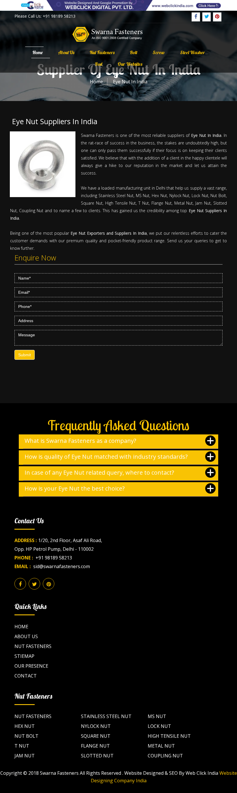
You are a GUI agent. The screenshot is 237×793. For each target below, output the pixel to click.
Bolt (133, 52)
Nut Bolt (26, 736)
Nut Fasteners (102, 52)
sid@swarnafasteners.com (61, 566)
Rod (98, 64)
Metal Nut (161, 746)
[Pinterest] (217, 16)
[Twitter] (206, 16)
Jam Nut (24, 755)
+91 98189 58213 (54, 558)
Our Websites (130, 64)
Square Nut (95, 736)
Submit (24, 355)
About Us (66, 52)
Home (37, 52)
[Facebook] (196, 16)
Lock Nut (159, 726)
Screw (159, 52)
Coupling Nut (165, 755)
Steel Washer (192, 52)
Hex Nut (24, 726)
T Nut (21, 746)
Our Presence (31, 666)
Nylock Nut (96, 726)
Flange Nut (95, 746)
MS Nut (157, 716)
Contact (25, 676)
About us (26, 636)
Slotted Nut (97, 755)
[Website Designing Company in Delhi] (118, 5)
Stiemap (24, 656)
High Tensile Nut (169, 736)
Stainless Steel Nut (106, 716)
